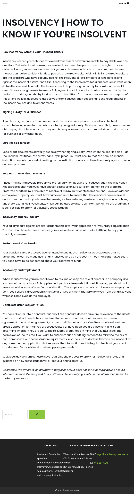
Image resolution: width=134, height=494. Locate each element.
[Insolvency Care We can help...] (5, 3)
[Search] (37, 414)
